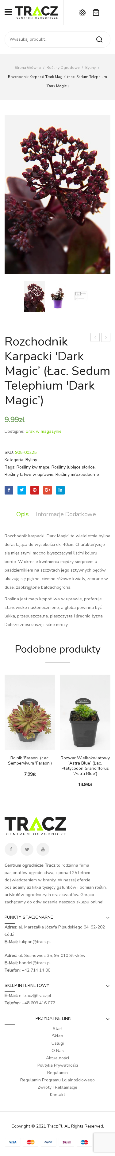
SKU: (9, 452)
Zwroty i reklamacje (57, 1087)
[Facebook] (9, 490)
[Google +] (47, 490)
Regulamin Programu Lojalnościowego (57, 1080)
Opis (22, 514)
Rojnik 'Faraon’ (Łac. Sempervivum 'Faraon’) (30, 761)
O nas (58, 1051)
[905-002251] (80, 300)
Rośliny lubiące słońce (73, 467)
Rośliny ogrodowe (63, 67)
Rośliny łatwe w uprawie (29, 474)
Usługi (58, 1043)
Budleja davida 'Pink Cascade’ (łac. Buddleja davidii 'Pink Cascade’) (95, 338)
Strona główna (28, 67)
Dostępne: (14, 431)
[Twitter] (21, 490)
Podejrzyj (18, 747)
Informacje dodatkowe (66, 514)
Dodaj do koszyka (9, 747)
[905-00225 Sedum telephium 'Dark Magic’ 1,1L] (57, 296)
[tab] (24, 514)
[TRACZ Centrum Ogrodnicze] (36, 12)
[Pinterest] (34, 490)
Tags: (10, 467)
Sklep (57, 1036)
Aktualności (57, 1058)
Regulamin (57, 1073)
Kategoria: (14, 460)
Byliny (90, 67)
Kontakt (57, 1095)
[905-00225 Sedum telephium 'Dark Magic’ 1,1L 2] (57, 194)
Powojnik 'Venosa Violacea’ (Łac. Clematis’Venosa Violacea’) (106, 338)
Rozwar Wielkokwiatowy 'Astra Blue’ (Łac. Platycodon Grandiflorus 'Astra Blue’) (85, 766)
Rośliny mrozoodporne (77, 474)
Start (58, 1029)
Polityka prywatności (57, 1065)
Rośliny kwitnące (33, 467)
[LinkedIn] (60, 490)
